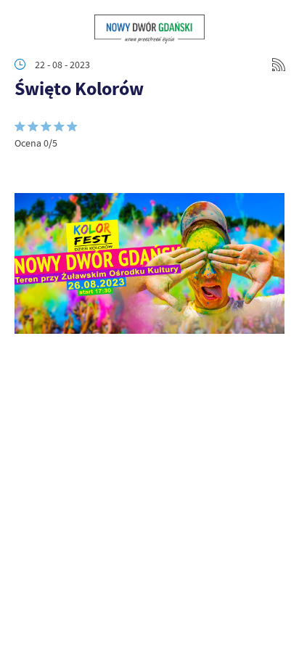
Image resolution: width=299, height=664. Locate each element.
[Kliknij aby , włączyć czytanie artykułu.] (26, 171)
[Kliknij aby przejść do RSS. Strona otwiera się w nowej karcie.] (278, 64)
